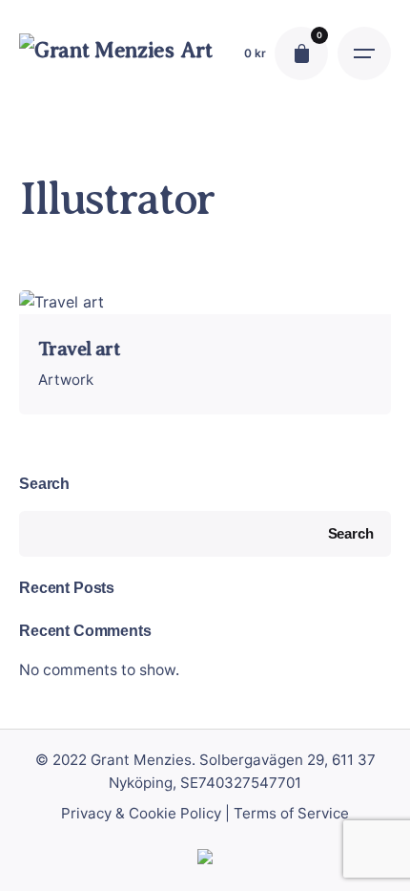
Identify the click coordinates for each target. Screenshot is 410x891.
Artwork (65, 380)
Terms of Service (291, 813)
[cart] (301, 53)
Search (44, 484)
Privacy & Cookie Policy (141, 813)
